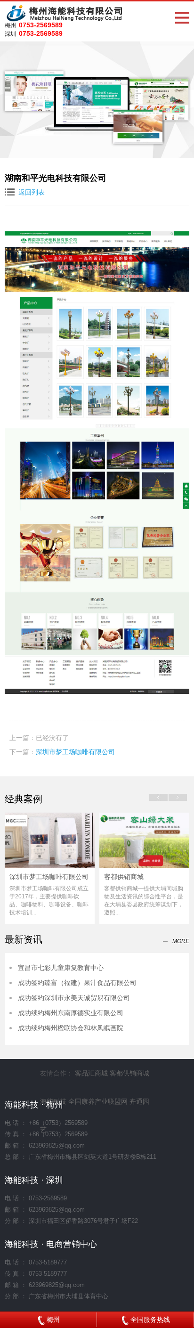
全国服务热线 (149, 1319)
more (180, 941)
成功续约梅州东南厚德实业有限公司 (70, 1013)
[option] (50, 868)
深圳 (10, 34)
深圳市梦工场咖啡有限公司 (75, 752)
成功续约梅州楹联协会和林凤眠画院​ (70, 1028)
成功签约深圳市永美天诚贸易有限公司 (74, 998)
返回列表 (31, 192)
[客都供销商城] (144, 840)
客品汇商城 (91, 1073)
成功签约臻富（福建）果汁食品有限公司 (77, 982)
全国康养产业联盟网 (98, 1101)
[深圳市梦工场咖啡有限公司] (50, 840)
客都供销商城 (124, 876)
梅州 (10, 25)
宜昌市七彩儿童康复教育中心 (61, 967)
